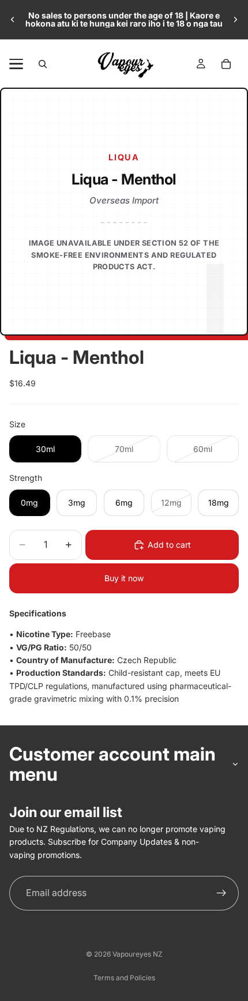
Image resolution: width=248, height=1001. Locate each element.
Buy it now (124, 578)
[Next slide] (235, 19)
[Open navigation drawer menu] (16, 64)
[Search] (42, 64)
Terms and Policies (124, 977)
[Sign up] (221, 893)
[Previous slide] (12, 19)
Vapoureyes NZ (137, 954)
